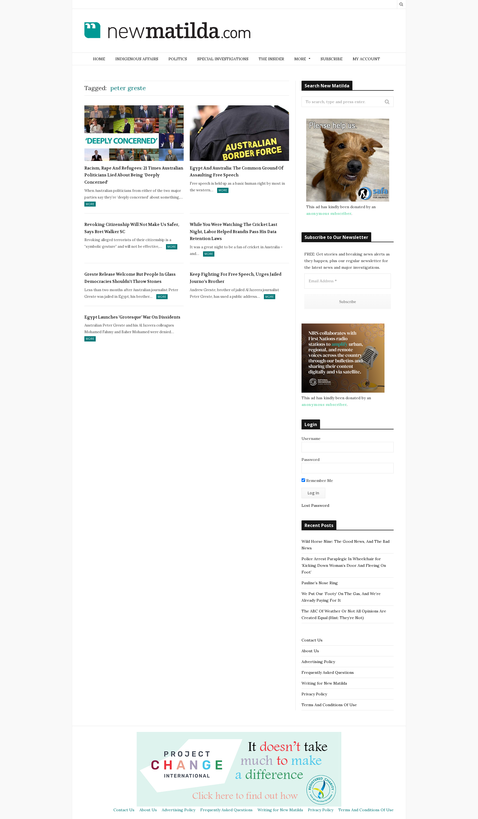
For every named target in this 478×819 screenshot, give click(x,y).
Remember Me (319, 480)
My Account (366, 58)
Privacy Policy (314, 694)
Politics (177, 58)
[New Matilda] (167, 31)
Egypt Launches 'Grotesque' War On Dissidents (132, 317)
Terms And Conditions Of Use (329, 704)
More (90, 204)
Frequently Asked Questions (328, 672)
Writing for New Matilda (324, 683)
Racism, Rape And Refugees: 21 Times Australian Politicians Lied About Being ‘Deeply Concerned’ (133, 175)
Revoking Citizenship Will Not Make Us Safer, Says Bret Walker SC (131, 228)
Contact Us (312, 640)
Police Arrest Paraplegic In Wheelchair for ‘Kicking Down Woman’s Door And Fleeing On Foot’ (344, 565)
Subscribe (331, 58)
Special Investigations (222, 58)
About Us (310, 650)
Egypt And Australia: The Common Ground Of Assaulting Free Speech (237, 171)
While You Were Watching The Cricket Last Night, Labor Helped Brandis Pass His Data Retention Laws (233, 231)
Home (99, 58)
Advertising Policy (318, 661)
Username (311, 438)
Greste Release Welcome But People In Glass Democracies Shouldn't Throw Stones (130, 278)
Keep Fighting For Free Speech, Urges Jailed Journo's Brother (235, 278)
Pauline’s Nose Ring (320, 582)
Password (310, 459)
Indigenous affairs (136, 58)
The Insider (271, 58)
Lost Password (315, 505)
